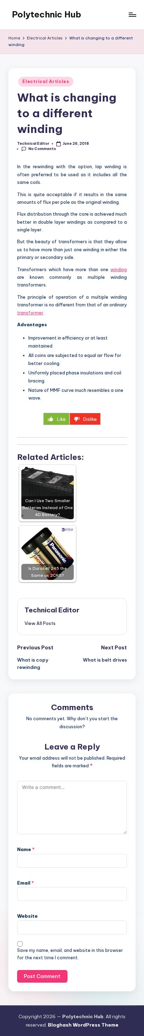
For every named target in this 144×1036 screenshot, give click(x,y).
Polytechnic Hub (46, 14)
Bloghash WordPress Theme (83, 1025)
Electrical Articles (45, 81)
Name (26, 849)
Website (27, 916)
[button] (40, 623)
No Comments (42, 149)
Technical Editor (51, 610)
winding (118, 269)
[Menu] (132, 14)
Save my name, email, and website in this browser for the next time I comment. (70, 954)
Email (25, 883)
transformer (30, 312)
